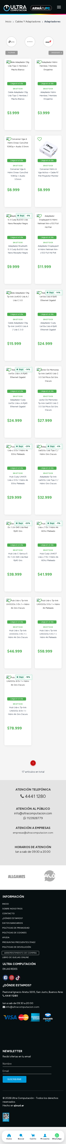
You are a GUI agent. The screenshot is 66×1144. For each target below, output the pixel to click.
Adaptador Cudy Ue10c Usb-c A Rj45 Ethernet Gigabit (17, 403)
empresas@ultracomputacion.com (33, 832)
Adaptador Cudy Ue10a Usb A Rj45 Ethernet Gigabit (48, 326)
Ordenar (55, 53)
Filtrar (11, 53)
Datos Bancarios (12, 923)
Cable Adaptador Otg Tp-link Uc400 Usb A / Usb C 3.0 (18, 326)
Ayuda (5, 937)
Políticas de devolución (16, 947)
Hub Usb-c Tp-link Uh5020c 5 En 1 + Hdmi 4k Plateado (48, 634)
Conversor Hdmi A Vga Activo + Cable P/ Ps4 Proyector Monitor (48, 172)
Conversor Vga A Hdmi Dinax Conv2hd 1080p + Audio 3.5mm (18, 174)
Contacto (8, 913)
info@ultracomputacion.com (33, 813)
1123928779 (34, 818)
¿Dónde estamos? (12, 918)
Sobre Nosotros (12, 908)
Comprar (22, 128)
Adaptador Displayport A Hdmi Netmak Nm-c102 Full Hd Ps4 (48, 249)
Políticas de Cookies (14, 932)
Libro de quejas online (15, 957)
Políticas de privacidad (16, 928)
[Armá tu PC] (41, 8)
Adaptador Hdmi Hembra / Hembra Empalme (48, 95)
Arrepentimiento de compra (20, 953)
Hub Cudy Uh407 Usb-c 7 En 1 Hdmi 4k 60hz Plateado (48, 557)
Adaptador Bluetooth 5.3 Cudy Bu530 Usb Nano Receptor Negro (18, 249)
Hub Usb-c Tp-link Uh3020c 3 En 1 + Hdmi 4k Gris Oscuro (18, 634)
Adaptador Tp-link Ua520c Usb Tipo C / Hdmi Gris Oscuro (48, 480)
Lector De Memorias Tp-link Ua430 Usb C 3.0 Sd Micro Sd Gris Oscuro (48, 405)
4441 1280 (35, 796)
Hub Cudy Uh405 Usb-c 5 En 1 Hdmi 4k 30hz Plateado (18, 480)
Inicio (8, 21)
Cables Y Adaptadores (28, 21)
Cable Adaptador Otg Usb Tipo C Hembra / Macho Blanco (18, 95)
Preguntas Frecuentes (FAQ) (18, 942)
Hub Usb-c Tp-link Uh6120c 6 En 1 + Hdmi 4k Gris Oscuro (18, 710)
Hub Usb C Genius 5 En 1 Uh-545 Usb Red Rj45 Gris (18, 557)
